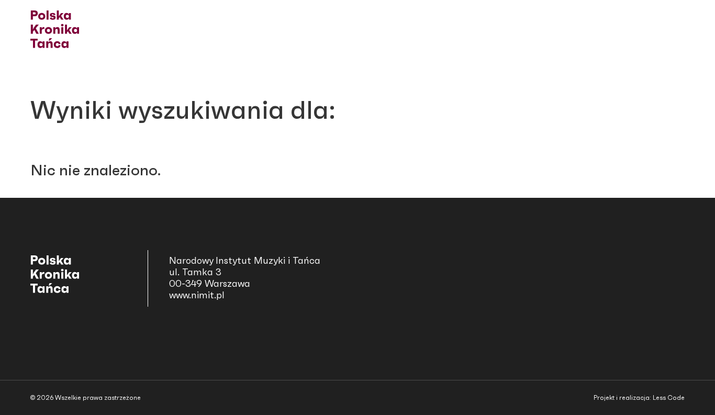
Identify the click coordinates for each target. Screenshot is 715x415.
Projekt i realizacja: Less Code (639, 398)
